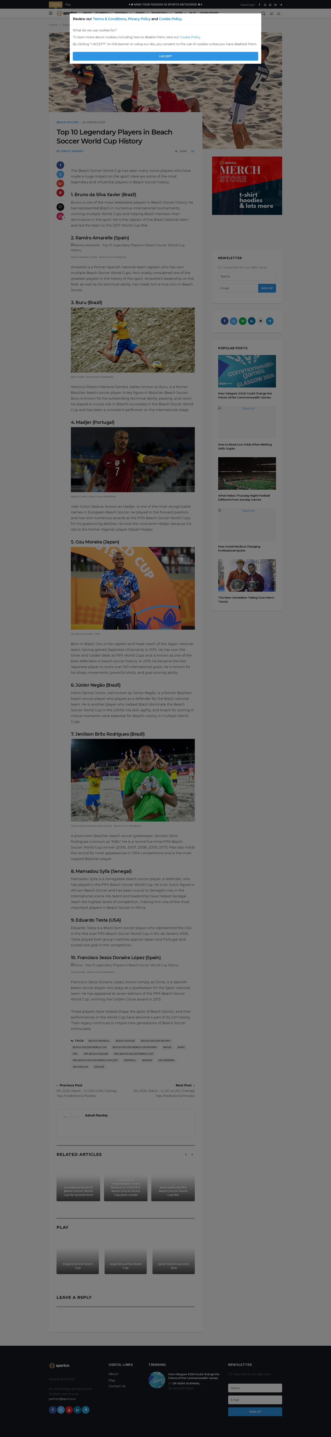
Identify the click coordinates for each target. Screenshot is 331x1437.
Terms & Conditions (109, 19)
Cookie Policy (170, 19)
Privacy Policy (139, 19)
